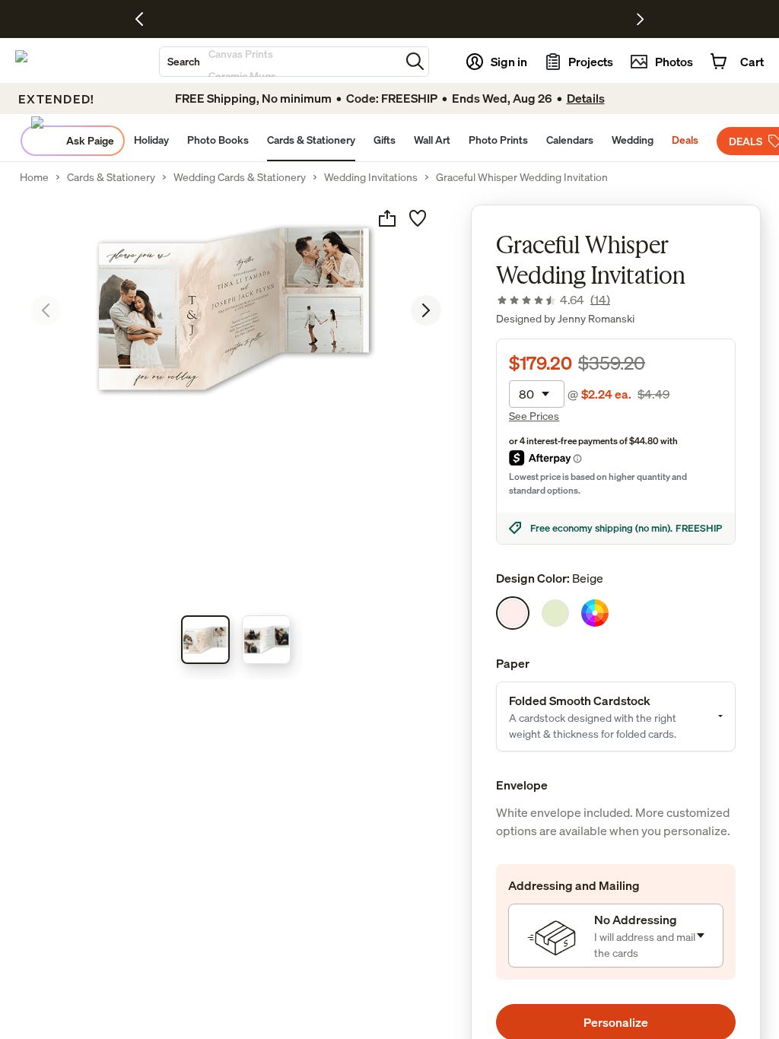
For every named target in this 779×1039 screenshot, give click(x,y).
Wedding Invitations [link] (371, 177)
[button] (415, 61)
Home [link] (34, 177)
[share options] (387, 218)
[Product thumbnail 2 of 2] (266, 639)
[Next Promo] (640, 19)
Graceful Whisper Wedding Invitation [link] (522, 177)
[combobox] (280, 61)
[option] (512, 613)
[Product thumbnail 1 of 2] (205, 639)
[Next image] (426, 310)
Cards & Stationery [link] (111, 177)
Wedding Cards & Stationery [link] (239, 177)
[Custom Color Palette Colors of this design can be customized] (595, 613)
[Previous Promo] (144, 19)
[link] (553, 300)
